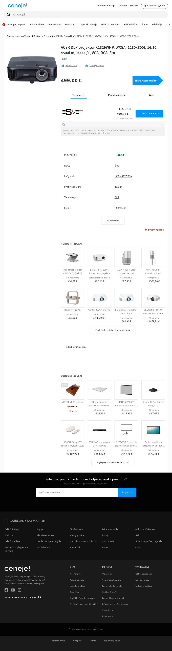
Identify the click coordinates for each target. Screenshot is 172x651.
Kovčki (138, 547)
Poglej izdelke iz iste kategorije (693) (113, 330)
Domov (10, 36)
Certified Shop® (109, 592)
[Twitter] (13, 590)
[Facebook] (6, 590)
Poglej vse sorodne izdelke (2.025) (113, 462)
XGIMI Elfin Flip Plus (72, 310)
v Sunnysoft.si (126, 277)
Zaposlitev (74, 592)
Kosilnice (9, 535)
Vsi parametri (112, 220)
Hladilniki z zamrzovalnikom (83, 541)
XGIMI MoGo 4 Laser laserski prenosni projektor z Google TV (126, 273)
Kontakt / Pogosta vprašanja (83, 598)
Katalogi (122, 5)
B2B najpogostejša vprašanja (115, 604)
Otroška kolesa (76, 529)
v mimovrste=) (72, 277)
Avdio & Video (23, 36)
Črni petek (77, 640)
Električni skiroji (12, 529)
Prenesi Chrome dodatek (113, 598)
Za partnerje (107, 610)
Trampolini (75, 547)
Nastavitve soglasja (143, 585)
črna (117, 166)
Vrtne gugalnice (77, 535)
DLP (117, 197)
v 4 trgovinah (153, 318)
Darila (93, 640)
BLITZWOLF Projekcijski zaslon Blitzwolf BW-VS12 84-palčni (126, 446)
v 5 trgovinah (72, 450)
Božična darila (58, 640)
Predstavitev (75, 573)
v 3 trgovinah (153, 277)
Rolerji (105, 535)
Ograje (40, 529)
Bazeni (105, 547)
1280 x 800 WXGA (123, 176)
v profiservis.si (126, 318)
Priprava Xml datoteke (112, 585)
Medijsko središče (77, 585)
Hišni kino (36, 36)
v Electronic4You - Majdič (99, 277)
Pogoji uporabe (142, 579)
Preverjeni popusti (112, 640)
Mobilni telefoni (44, 547)
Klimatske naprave (45, 535)
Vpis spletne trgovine (154, 5)
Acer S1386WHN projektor (99, 310)
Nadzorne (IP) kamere (145, 529)
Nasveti (134, 5)
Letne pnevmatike (110, 529)
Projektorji (48, 36)
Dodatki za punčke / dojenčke (148, 541)
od (153, 281)
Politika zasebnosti (143, 573)
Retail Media (107, 616)
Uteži (137, 535)
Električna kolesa (12, 541)
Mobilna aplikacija (106, 5)
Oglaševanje (107, 573)
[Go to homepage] (17, 5)
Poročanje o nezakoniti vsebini (84, 604)
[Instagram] (19, 590)
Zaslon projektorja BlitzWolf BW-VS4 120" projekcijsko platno (153, 446)
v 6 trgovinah (99, 314)
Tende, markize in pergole (49, 541)
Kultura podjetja (77, 579)
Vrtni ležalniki (108, 541)
